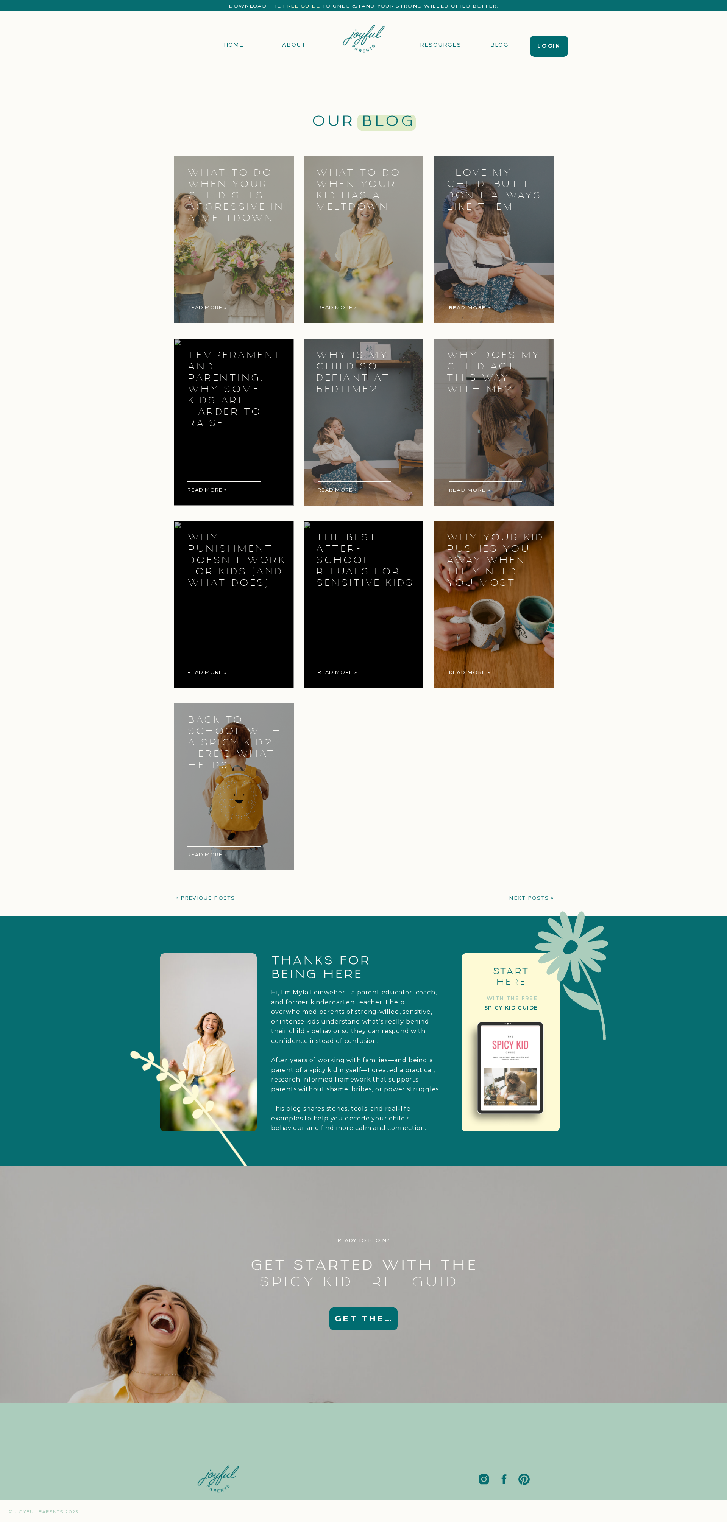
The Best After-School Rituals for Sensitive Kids (364, 560)
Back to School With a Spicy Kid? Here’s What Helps (234, 743)
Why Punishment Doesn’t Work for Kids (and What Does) (236, 560)
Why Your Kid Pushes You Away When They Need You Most (494, 560)
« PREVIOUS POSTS (205, 898)
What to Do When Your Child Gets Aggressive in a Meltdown (235, 195)
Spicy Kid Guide (511, 1007)
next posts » (531, 898)
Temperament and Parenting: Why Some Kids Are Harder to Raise (234, 389)
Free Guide (301, 6)
